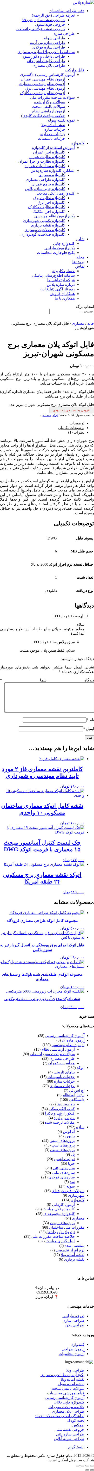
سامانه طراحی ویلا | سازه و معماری (46, 52)
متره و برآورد (64, 1118)
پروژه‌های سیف (62, 1150)
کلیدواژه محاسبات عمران (45, 166)
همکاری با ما (65, 298)
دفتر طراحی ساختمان (66, 11)
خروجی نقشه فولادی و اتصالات (40, 29)
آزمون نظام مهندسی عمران (43, 79)
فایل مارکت (74, 70)
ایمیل (88, 729)
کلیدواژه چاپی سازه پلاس (45, 189)
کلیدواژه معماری (52, 175)
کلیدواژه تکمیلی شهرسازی (44, 221)
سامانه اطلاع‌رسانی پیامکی (53, 275)
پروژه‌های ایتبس (62, 1141)
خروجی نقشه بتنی (69, 1430)
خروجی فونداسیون (50, 24)
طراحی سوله (54, 38)
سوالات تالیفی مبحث (48, 106)
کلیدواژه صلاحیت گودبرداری (42, 234)
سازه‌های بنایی (63, 1173)
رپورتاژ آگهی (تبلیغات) (57, 289)
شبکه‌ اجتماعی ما (61, 280)
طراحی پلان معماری (49, 65)
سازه (80, 1127)
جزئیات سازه (54, 129)
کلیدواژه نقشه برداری (48, 225)
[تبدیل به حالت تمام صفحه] (87, 1465)
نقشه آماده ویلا (53, 125)
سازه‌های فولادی (61, 1177)
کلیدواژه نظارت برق (49, 198)
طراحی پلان (74, 1325)
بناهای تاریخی (64, 1072)
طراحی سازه (64, 33)
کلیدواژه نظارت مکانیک (46, 207)
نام (90, 720)
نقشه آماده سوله (71, 1384)
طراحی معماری (62, 1058)
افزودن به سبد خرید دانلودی (71, 410)
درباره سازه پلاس (61, 284)
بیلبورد (70, 1136)
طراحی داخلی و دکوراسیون (43, 56)
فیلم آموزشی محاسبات (65, 1393)
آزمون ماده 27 (73, 1040)
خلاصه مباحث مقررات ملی (53, 1236)
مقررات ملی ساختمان (66, 1227)
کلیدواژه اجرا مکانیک (49, 211)
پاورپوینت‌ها (66, 1104)
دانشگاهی (76, 1099)
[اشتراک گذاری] (82, 1465)
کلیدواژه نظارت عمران (47, 157)
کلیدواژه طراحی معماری (45, 180)
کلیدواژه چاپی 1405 (69, 1402)
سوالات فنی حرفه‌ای (68, 1191)
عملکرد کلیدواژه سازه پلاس (53, 170)
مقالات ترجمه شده (60, 1122)
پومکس (78, 1425)
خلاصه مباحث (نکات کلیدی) (43, 116)
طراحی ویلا (75, 1370)
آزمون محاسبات (71, 1354)
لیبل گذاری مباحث (60, 1241)
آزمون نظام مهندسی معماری (42, 84)
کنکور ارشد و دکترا (60, 1113)
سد (72, 1182)
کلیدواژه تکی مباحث (59, 1209)
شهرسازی (76, 1195)
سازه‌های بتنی (64, 1168)
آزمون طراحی (73, 1349)
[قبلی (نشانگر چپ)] (92, 1470)
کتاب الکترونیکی (62, 1109)
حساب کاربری (63, 271)
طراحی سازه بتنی (70, 1434)
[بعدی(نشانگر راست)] (87, 1470)
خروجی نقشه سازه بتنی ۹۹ (43, 20)
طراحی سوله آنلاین (69, 1439)
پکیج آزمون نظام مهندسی (54, 216)
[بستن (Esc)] (78, 1465)
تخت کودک (75, 1420)
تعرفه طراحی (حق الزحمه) (53, 15)
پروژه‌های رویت (62, 1223)
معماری (78, 323)
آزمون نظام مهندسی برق (45, 88)
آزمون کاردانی (63, 1204)
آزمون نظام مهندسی (68, 1045)
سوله (70, 1186)
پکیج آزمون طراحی (59, 248)
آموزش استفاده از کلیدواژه (53, 148)
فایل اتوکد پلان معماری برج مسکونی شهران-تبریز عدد (51, 405)
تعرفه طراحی (73, 1316)
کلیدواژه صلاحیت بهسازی (45, 230)
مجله (80, 257)
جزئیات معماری (52, 134)
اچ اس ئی (76, 1090)
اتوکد (55, 415)
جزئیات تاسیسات (51, 138)
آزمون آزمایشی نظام (48, 111)
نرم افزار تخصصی (70, 1250)
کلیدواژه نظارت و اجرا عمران (41, 161)
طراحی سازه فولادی (48, 47)
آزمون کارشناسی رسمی (64, 1036)
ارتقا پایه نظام (73, 1095)
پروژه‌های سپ (63, 1145)
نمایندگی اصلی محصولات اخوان (59, 1416)
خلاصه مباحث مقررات (66, 1407)
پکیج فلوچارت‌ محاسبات (56, 253)
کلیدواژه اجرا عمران (49, 152)
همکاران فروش (62, 294)
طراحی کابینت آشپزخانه (46, 61)
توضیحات (77, 423)
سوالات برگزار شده (49, 102)
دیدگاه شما (47, 680)
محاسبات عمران (61, 1063)
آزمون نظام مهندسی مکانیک (42, 93)
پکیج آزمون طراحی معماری (62, 1375)
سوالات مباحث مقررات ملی (52, 97)
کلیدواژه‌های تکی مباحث (55, 193)
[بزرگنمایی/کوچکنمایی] (92, 1465)
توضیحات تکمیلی (71, 428)
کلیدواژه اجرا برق (51, 202)
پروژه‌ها (78, 262)
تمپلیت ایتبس (64, 1159)
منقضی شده (74, 1246)
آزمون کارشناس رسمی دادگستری (47, 75)
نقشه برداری (74, 1259)
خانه (90, 323)
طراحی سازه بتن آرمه (47, 43)
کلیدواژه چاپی (64, 243)
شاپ (80, 239)
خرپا (71, 1163)
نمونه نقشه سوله (61, 120)
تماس (79, 266)
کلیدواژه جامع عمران (48, 184)
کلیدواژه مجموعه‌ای (59, 1214)
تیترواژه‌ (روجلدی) (61, 1232)
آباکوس (69, 1131)
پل (73, 1154)
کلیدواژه (77, 143)
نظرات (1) (76, 432)
